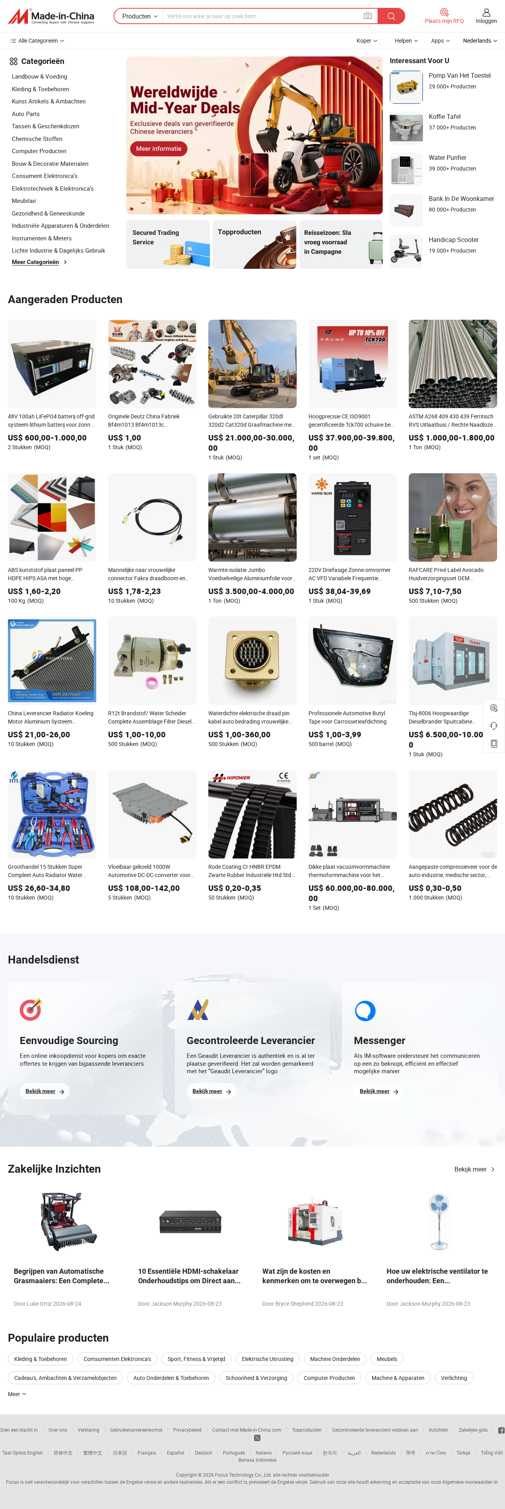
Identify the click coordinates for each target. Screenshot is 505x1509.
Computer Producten (39, 151)
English (35, 1452)
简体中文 (63, 1452)
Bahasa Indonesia (257, 1460)
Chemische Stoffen (37, 138)
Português (234, 1452)
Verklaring (88, 1430)
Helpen (403, 40)
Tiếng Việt (492, 1452)
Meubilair (24, 200)
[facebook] (501, 1430)
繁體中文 (92, 1452)
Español (175, 1452)
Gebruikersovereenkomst (136, 1430)
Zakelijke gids (473, 1430)
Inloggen (486, 20)
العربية (354, 1452)
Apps (437, 40)
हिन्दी (410, 1452)
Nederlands (383, 1452)
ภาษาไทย (436, 1452)
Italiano (264, 1452)
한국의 (330, 1452)
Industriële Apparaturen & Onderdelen (60, 225)
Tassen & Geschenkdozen (45, 126)
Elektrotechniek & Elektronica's (53, 188)
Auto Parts (26, 114)
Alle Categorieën (38, 40)
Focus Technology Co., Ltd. (243, 1475)
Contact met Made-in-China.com (246, 1430)
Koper (364, 40)
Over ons (58, 1430)
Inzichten (438, 1430)
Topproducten (307, 1430)
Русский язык (297, 1452)
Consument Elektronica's (45, 176)
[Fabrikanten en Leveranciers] (51, 16)
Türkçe (463, 1452)
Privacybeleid (187, 1430)
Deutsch (203, 1452)
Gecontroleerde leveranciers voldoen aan (375, 1430)
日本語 (120, 1452)
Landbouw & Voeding (39, 76)
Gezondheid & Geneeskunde (48, 213)
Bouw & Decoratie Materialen (50, 163)
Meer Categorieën (35, 262)
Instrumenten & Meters (42, 238)
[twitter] (257, 1437)
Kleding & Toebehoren (40, 89)
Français (147, 1452)
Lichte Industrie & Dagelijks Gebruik (58, 250)
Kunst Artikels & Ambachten (49, 101)
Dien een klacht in (19, 1430)
